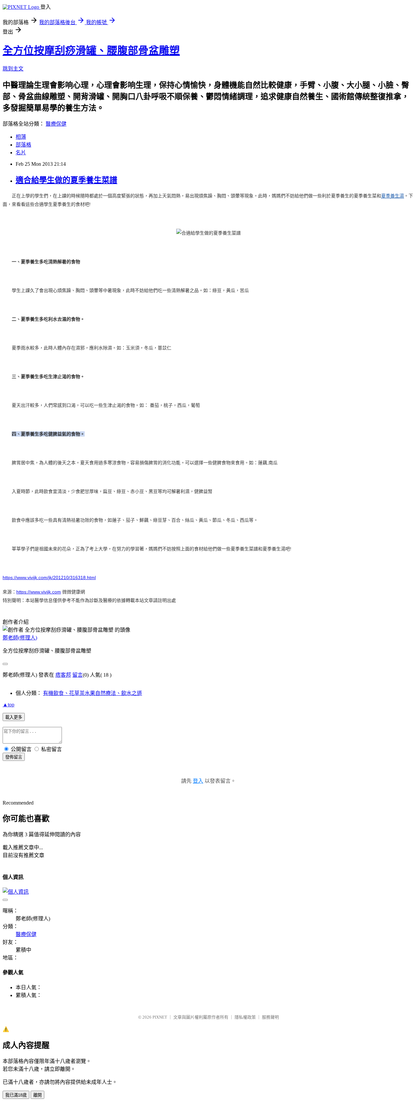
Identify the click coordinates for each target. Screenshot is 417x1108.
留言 (77, 675)
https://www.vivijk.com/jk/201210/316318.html (49, 577)
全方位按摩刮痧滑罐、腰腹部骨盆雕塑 (91, 50)
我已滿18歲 (16, 1095)
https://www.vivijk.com (38, 591)
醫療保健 (56, 124)
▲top (8, 704)
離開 (37, 1095)
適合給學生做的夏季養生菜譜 (66, 180)
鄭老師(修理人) (20, 637)
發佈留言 (13, 757)
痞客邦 (63, 675)
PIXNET (159, 1017)
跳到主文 (13, 68)
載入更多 (13, 717)
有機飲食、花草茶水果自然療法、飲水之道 (92, 693)
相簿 (21, 137)
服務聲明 (270, 1017)
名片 (21, 152)
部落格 (23, 144)
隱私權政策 (245, 1017)
